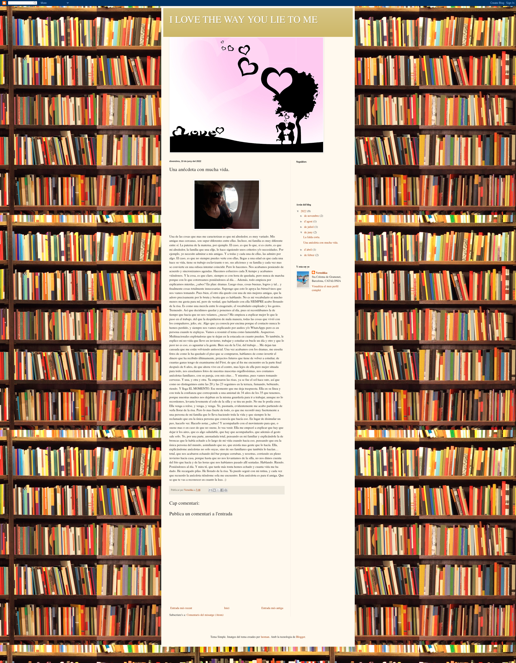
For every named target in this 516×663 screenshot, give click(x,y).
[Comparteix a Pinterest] (226, 490)
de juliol (309, 227)
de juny (308, 232)
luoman (265, 637)
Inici (226, 608)
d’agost (308, 221)
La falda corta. (311, 237)
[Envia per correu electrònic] (210, 490)
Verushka (321, 273)
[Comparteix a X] (218, 490)
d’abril (308, 249)
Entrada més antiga (272, 608)
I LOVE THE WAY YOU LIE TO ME (243, 18)
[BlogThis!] (214, 490)
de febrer (309, 255)
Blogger (300, 637)
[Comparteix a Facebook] (222, 490)
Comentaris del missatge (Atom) (205, 615)
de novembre (312, 216)
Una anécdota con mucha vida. (320, 242)
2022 (304, 211)
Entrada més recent (181, 608)
